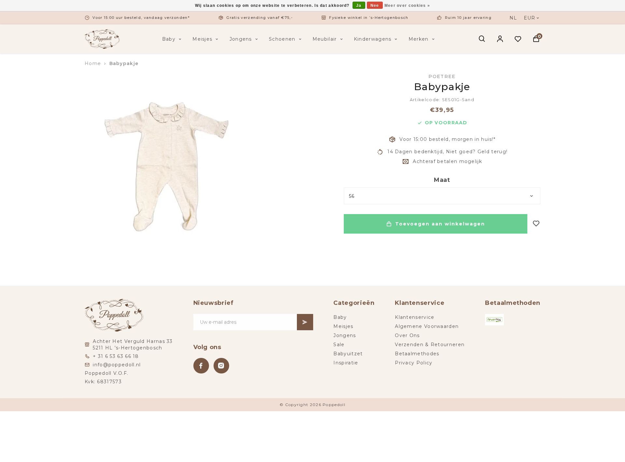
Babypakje (124, 63)
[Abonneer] (305, 322)
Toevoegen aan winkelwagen (440, 224)
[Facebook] (201, 366)
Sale (338, 344)
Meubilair (324, 39)
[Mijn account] (500, 39)
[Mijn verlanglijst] (518, 39)
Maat (442, 179)
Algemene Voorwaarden (427, 326)
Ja (359, 5)
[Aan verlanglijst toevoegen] (536, 224)
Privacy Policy (413, 363)
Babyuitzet (348, 354)
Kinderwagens (373, 39)
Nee (374, 5)
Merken (419, 39)
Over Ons (407, 335)
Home (93, 63)
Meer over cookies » (407, 5)
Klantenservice (414, 317)
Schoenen (282, 39)
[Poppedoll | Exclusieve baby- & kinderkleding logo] (102, 39)
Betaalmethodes (417, 354)
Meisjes (202, 39)
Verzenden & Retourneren (430, 344)
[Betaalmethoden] (494, 319)
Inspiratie (345, 363)
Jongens (240, 39)
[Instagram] (221, 366)
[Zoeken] (482, 39)
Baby (168, 39)
